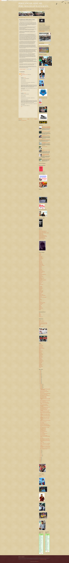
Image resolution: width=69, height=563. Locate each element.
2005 (40, 460)
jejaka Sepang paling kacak (42, 271)
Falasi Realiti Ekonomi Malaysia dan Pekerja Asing (44, 139)
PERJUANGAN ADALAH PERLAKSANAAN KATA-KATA (33, 5)
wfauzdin (40, 305)
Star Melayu (40, 358)
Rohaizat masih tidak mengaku (43, 397)
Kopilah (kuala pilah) (41, 276)
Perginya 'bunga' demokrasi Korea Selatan (44, 411)
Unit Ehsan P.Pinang (41, 326)
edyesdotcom (40, 266)
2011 (40, 381)
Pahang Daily (40, 355)
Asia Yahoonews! (41, 346)
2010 (40, 382)
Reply (21, 75)
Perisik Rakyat (40, 286)
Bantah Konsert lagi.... (42, 392)
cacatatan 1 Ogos (42, 442)
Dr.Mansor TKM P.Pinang (41, 265)
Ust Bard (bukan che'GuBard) (42, 302)
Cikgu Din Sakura (41, 263)
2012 (40, 380)
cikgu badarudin (40, 262)
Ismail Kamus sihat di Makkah (43, 396)
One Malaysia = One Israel (43, 429)
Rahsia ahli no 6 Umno (41, 239)
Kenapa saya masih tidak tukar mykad (43, 236)
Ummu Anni (40, 301)
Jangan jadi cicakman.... (41, 234)
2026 (40, 370)
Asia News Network (41, 345)
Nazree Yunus (40, 282)
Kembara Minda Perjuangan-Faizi (42, 274)
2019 (40, 373)
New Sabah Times (41, 354)
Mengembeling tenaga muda (42, 237)
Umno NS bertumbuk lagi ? (43, 430)
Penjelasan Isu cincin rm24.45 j (42, 238)
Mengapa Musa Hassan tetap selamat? (44, 391)
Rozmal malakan (40, 292)
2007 (40, 458)
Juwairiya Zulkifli (40, 272)
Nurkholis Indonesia (41, 284)
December (41, 384)
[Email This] (28, 69)
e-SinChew (40, 367)
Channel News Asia (41, 347)
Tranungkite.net (40, 364)
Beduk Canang (40, 261)
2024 (40, 371)
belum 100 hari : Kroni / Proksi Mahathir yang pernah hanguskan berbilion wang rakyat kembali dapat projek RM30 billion (46, 127)
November (41, 385)
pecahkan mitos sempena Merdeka (43, 394)
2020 (40, 372)
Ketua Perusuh (40, 275)
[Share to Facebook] (30, 69)
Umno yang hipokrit (42, 432)
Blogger (37, 561)
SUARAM (40, 324)
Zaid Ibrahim (40, 306)
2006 (40, 459)
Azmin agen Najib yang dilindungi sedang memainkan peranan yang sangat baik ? (45, 155)
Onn (39, 285)
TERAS (40, 325)
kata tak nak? (40, 273)
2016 (40, 376)
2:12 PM (25, 77)
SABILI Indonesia (41, 357)
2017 (40, 375)
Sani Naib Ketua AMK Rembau (42, 295)
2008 (40, 457)
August (41, 388)
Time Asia (40, 363)
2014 (40, 378)
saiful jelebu (40, 293)
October (41, 386)
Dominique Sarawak (41, 264)
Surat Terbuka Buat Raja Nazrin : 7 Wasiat (44, 427)
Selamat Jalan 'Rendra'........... (43, 434)
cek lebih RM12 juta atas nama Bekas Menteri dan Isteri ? (46, 142)
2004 (40, 461)
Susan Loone (40, 296)
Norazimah (40, 283)
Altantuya (40, 255)
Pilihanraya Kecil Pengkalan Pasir (43, 431)
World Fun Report (41, 366)
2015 (40, 377)
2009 (40, 383)
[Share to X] (29, 69)
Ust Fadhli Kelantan (41, 303)
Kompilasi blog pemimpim (41, 348)
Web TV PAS (40, 365)
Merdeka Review (40, 353)
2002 (40, 462)
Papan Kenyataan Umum (44, 146)
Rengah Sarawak (41, 356)
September (41, 387)
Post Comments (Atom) (23, 120)
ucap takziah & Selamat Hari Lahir (43, 435)
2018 (40, 374)
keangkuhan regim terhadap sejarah (42, 235)
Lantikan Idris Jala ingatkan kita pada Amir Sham (45, 393)
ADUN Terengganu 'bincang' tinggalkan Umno (45, 395)
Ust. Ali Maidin (40, 304)
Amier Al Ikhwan (40, 256)
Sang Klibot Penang (41, 294)
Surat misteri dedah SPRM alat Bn (43, 404)
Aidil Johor (40, 253)
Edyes (21, 73)
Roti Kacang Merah (41, 291)
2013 (40, 379)
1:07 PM (23, 73)
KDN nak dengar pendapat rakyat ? (43, 433)
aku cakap (40, 254)
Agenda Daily (40, 344)
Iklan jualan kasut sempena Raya (43, 390)
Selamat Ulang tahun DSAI (43, 428)
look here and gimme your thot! (24, 74)
